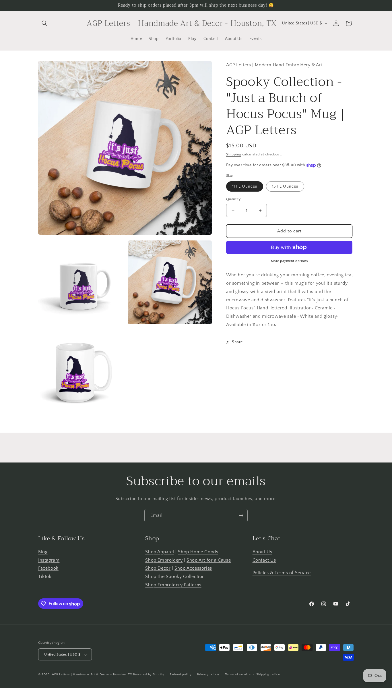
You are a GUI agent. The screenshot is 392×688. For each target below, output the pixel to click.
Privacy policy (208, 674)
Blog (42, 551)
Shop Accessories (193, 568)
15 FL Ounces (285, 186)
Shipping (233, 154)
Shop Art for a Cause (209, 560)
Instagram (48, 560)
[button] (44, 23)
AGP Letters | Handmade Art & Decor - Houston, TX (92, 675)
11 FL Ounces (244, 186)
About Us (262, 551)
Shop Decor (157, 568)
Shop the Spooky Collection (175, 576)
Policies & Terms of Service (282, 573)
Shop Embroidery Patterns (173, 584)
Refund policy (180, 674)
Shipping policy (268, 674)
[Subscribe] (241, 515)
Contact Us (264, 560)
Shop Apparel (159, 551)
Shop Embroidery (164, 560)
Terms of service (238, 674)
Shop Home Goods (198, 551)
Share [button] (237, 342)
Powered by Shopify (148, 675)
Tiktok (45, 576)
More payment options (289, 261)
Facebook (48, 568)
